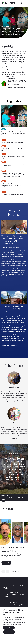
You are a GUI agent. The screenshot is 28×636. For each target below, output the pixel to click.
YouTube (6, 596)
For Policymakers (14, 605)
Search (22, 3)
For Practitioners (6, 605)
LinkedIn (6, 594)
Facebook (14, 594)
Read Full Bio (6, 563)
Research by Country (5, 588)
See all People (15, 571)
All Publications (14, 584)
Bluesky (22, 594)
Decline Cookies (9, 632)
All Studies (5, 584)
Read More (3, 279)
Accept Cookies (9, 627)
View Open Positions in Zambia (14, 485)
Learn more (14, 438)
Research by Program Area (22, 584)
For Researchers (22, 605)
